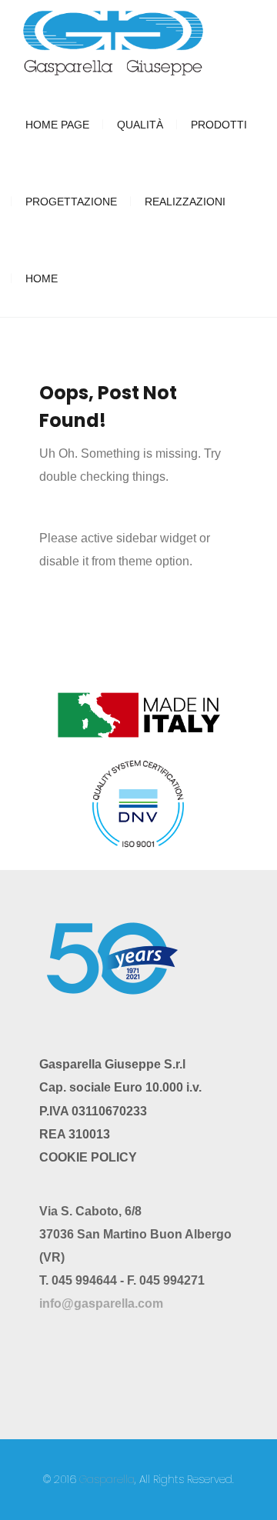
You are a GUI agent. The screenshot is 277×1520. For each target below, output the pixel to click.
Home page (57, 124)
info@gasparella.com (101, 1303)
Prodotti (219, 124)
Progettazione (71, 201)
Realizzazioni (185, 201)
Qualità (140, 124)
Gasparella (107, 1479)
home (41, 278)
